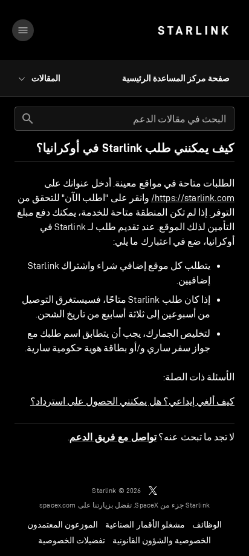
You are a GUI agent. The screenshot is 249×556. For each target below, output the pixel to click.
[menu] (23, 30)
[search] (28, 119)
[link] (193, 30)
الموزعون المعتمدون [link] (62, 524)
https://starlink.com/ (192, 198)
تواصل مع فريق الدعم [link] (113, 437)
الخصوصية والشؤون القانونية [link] (161, 540)
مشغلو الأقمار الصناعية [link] (144, 524)
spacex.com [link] (57, 505)
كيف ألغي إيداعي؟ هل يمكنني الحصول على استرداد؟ (132, 401)
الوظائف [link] (207, 524)
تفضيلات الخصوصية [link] (71, 540)
